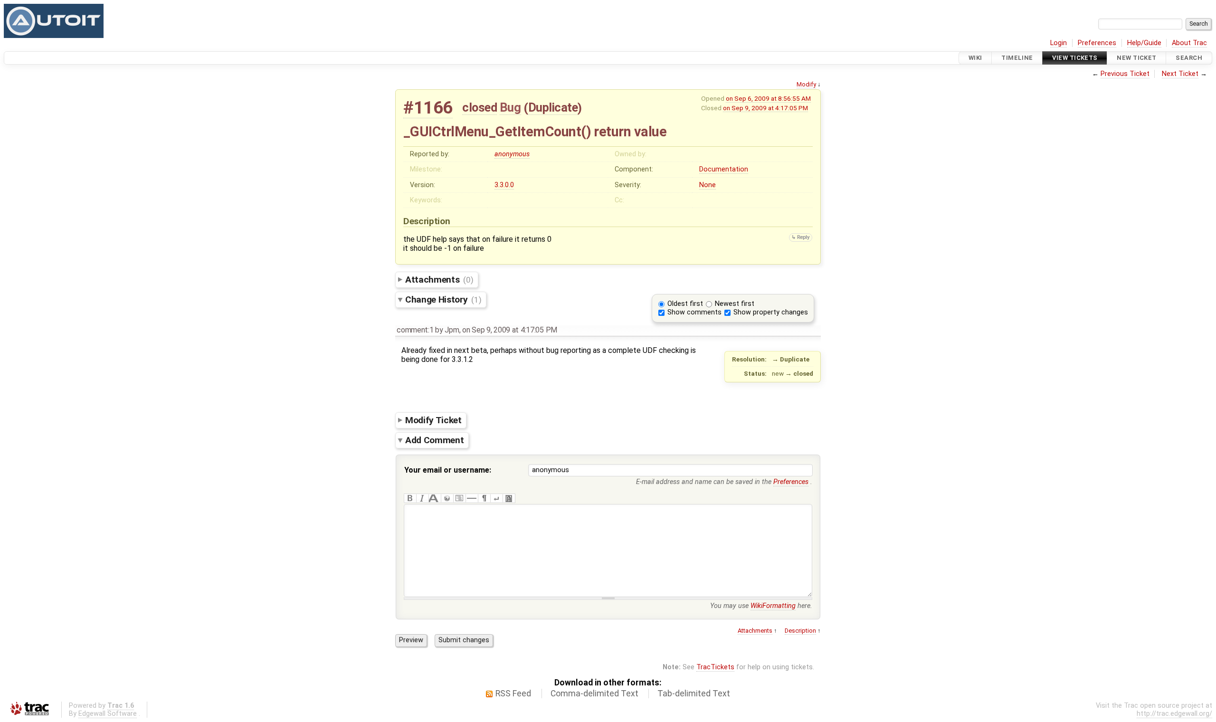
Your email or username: (447, 470)
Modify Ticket (433, 419)
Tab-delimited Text (693, 693)
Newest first (734, 304)
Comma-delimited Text (594, 693)
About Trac (1189, 43)
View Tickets (1074, 57)
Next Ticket (1180, 74)
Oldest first (685, 304)
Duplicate (553, 107)
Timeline (1017, 57)
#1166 (428, 107)
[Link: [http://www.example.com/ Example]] (447, 498)
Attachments (439, 279)
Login (1058, 43)
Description (800, 630)
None (707, 185)
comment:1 (415, 329)
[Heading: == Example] (434, 498)
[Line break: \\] (496, 498)
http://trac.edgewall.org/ (1174, 714)
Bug (510, 107)
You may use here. (761, 606)
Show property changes (770, 312)
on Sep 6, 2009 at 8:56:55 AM (768, 98)
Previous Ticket (1125, 74)
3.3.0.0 (504, 185)
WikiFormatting (773, 606)
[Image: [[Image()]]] (509, 498)
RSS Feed (513, 693)
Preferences (1097, 43)
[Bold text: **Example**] (410, 498)
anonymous (512, 154)
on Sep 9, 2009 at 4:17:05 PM (765, 108)
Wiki (975, 57)
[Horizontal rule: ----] (472, 498)
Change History (443, 299)
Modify (806, 84)
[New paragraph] (484, 498)
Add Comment (434, 440)
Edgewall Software (107, 714)
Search (1189, 57)
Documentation (723, 169)
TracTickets (715, 667)
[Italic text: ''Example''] (422, 498)
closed (479, 107)
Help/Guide (1144, 43)
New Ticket (1136, 57)
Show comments (694, 312)
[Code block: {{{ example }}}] (459, 498)
